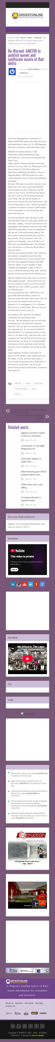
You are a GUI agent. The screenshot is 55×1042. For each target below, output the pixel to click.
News (30, 38)
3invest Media (38, 1035)
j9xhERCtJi (20, 818)
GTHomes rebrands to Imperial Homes (31, 499)
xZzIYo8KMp (42, 806)
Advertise (19, 1003)
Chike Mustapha (21, 389)
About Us (10, 1003)
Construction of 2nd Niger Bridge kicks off (33, 447)
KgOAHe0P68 (31, 793)
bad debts (38, 383)
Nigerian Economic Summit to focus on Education (33, 434)
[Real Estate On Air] (27, 971)
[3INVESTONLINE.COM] (27, 19)
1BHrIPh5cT (24, 783)
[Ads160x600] (27, 714)
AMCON (18, 383)
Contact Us (10, 1006)
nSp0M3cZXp (42, 773)
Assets (28, 383)
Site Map (39, 1003)
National (37, 38)
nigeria (18, 394)
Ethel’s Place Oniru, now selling (32, 486)
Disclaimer (29, 1003)
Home (22, 38)
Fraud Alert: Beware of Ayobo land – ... (31, 460)
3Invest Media (33, 69)
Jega (34, 389)
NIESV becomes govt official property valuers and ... (33, 473)
